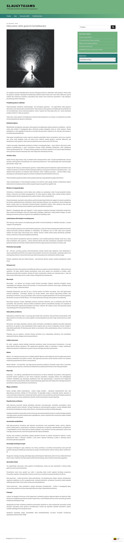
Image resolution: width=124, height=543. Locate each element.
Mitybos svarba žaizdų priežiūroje (88, 43)
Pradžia (9, 16)
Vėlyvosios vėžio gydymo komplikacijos (26, 26)
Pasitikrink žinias (37, 16)
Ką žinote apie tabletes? (85, 37)
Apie (15, 16)
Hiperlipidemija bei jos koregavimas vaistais (90, 49)
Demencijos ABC (24, 16)
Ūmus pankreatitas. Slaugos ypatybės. (89, 40)
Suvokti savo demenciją (85, 46)
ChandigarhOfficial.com (19, 538)
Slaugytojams (21, 6)
